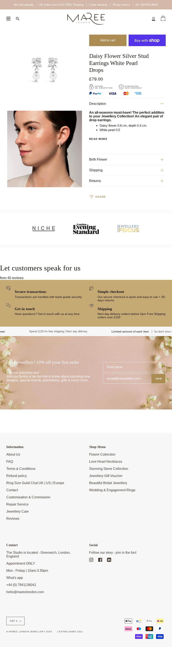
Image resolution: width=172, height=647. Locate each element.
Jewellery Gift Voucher (105, 476)
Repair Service (17, 504)
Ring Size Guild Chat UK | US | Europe (35, 483)
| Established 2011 (70, 631)
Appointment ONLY (20, 563)
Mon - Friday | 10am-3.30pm (27, 570)
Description (97, 103)
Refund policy (16, 476)
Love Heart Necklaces (105, 461)
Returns (95, 181)
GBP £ (14, 621)
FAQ (9, 461)
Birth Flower (98, 159)
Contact (12, 490)
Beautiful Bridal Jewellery (108, 483)
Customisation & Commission (28, 497)
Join (158, 378)
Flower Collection (102, 454)
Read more (98, 139)
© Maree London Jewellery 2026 (29, 631)
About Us (13, 454)
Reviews (12, 518)
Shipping (96, 170)
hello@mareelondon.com (25, 592)
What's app (14, 577)
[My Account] (153, 18)
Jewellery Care (17, 511)
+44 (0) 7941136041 (21, 585)
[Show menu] (8, 18)
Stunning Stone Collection (108, 468)
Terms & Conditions (20, 468)
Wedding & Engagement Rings (112, 490)
